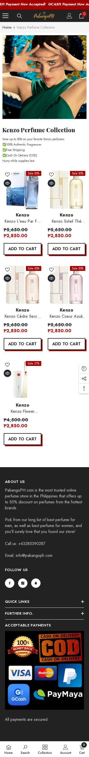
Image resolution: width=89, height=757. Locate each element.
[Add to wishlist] (7, 174)
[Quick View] (7, 183)
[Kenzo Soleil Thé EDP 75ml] (66, 190)
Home (6, 27)
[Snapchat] (36, 583)
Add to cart (22, 249)
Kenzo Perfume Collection (36, 27)
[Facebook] (9, 583)
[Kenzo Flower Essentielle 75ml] (22, 380)
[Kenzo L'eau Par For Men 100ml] (22, 190)
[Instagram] (22, 583)
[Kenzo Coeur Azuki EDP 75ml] (66, 285)
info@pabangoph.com (34, 555)
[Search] (19, 16)
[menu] (5, 16)
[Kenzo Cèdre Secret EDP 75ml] (22, 285)
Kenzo (22, 215)
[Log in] (69, 15)
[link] (44, 77)
